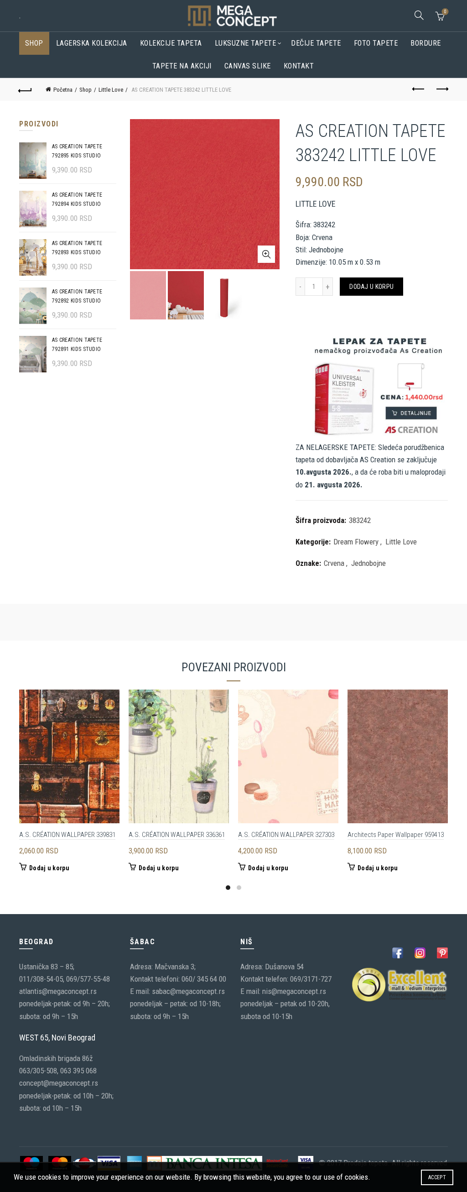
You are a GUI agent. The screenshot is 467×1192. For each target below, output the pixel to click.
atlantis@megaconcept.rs (58, 991)
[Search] (419, 15)
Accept (437, 1177)
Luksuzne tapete (245, 43)
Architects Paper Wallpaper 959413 (396, 835)
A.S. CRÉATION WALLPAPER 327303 (286, 835)
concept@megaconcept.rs (58, 1082)
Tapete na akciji (182, 66)
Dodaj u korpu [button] (49, 868)
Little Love (111, 89)
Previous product (418, 89)
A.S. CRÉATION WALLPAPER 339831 (67, 835)
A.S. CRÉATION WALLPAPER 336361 (177, 835)
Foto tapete (376, 43)
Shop (34, 43)
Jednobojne (368, 563)
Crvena (334, 563)
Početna (63, 89)
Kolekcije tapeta (171, 43)
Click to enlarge (266, 254)
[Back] (25, 89)
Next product (441, 89)
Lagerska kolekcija (91, 43)
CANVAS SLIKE (247, 66)
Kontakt (299, 66)
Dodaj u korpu (371, 286)
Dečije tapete (316, 43)
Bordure (425, 43)
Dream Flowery (356, 541)
